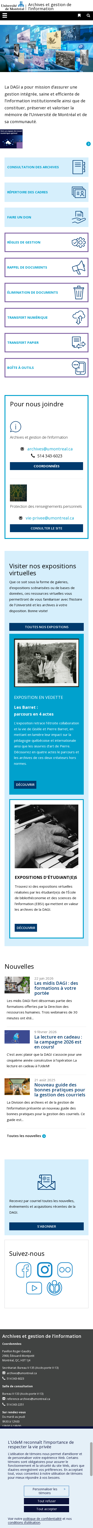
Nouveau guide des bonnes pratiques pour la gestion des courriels (59, 1090)
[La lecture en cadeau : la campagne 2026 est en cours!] (17, 1037)
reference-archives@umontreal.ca (28, 1399)
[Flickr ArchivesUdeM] (67, 1268)
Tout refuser (46, 1501)
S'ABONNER (46, 1226)
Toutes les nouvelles (24, 1135)
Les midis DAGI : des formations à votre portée (56, 988)
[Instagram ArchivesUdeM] (46, 1268)
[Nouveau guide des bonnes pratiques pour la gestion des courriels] (17, 1086)
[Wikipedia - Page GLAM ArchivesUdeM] (56, 1286)
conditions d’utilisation (24, 1522)
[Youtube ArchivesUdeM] (36, 1286)
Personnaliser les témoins (49, 1491)
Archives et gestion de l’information (49, 6)
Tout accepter (46, 1509)
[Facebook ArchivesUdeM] (26, 1268)
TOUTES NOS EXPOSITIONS (46, 627)
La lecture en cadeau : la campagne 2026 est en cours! (58, 1042)
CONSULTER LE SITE (46, 528)
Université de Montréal (12, 5)
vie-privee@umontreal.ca (50, 518)
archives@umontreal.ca (50, 449)
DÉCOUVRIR (25, 784)
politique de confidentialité (42, 1518)
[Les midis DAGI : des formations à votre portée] (17, 985)
